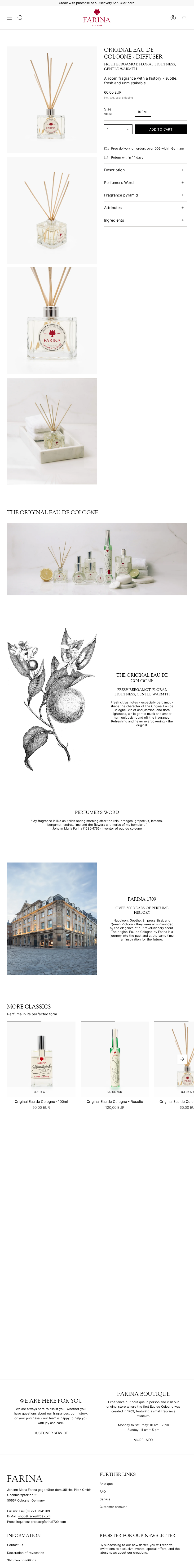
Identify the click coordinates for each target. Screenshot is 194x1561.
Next (182, 1059)
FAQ (103, 1491)
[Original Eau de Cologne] (41, 1059)
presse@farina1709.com (48, 1522)
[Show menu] (9, 18)
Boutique (106, 1484)
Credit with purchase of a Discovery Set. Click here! (97, 3)
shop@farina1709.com (34, 1516)
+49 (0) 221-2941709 (34, 1511)
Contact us (15, 1545)
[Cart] (184, 18)
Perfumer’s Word (119, 182)
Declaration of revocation (25, 1553)
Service (105, 1499)
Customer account (113, 1507)
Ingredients (114, 220)
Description (114, 170)
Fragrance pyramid (121, 195)
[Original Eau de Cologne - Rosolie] (115, 1059)
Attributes (113, 207)
